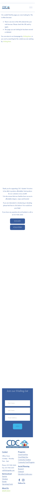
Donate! (17, 221)
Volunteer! (17, 227)
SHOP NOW (6, 491)
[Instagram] (23, 480)
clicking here (27, 36)
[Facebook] (19, 480)
